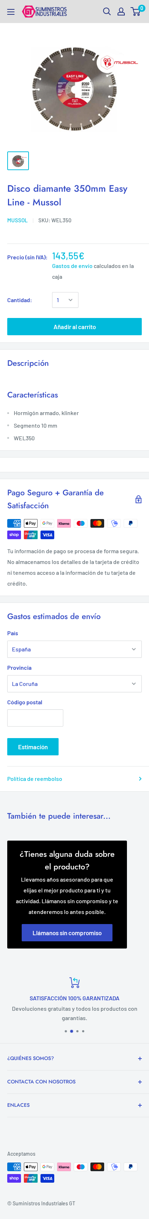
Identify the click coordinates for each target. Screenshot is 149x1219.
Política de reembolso (34, 778)
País (12, 632)
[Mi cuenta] (121, 11)
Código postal (24, 702)
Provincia (19, 667)
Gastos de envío (72, 265)
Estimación (33, 746)
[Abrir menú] (10, 12)
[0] (135, 11)
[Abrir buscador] (107, 11)
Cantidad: (19, 299)
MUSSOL (17, 220)
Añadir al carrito (75, 326)
